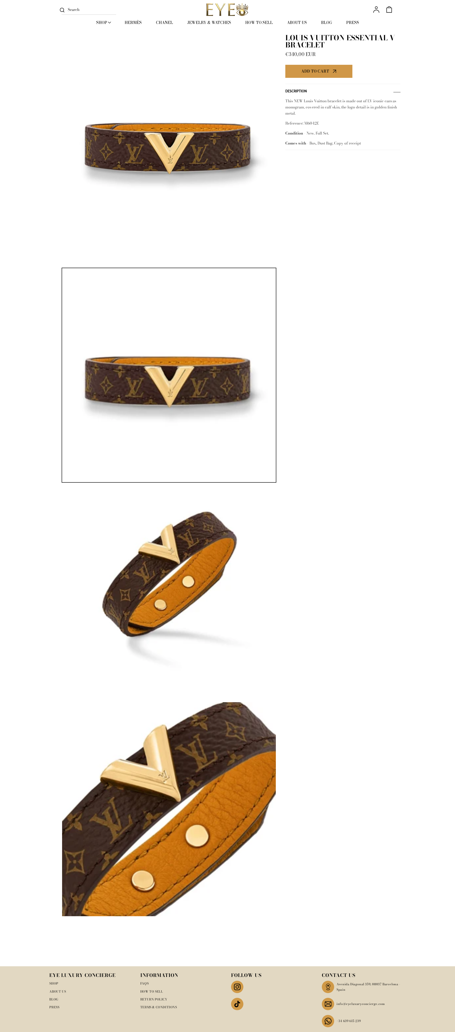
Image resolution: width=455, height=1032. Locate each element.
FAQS (144, 983)
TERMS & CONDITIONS (158, 1007)
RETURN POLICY (153, 999)
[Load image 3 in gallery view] (169, 809)
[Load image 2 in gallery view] (169, 592)
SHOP (53, 983)
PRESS (54, 1007)
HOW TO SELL (151, 991)
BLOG (53, 999)
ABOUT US (57, 991)
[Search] (62, 10)
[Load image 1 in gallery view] (169, 375)
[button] (103, 22)
